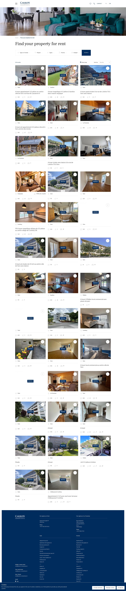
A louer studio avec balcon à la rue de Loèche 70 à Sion (60, 163)
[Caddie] (90, 4)
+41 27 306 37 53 (80, 531)
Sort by (96, 62)
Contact (99, 3)
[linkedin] (18, 581)
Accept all (120, 587)
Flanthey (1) (42, 568)
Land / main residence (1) (45, 557)
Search (86, 52)
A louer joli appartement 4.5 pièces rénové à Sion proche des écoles (30, 128)
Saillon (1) (42, 572)
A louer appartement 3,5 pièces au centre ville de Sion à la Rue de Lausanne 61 (29, 92)
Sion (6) (41, 577)
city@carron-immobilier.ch (21, 571)
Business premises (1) (44, 545)
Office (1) (78, 551)
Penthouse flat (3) (80, 555)
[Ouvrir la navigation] (16, 4)
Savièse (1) (42, 574)
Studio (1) (42, 561)
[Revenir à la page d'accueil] (20, 517)
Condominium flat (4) (44, 549)
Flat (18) (78, 547)
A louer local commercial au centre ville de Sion (94, 366)
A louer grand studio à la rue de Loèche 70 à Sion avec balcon (95, 92)
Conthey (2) (79, 572)
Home (16, 37)
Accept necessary (98, 587)
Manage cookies (110, 587)
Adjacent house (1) (44, 540)
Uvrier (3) (42, 579)
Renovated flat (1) (80, 557)
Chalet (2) (42, 547)
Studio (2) (78, 559)
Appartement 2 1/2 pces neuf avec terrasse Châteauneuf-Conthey (62, 497)
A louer (50, 428)
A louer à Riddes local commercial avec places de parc (93, 300)
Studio (17, 462)
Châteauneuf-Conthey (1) (82, 570)
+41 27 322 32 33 (44, 526)
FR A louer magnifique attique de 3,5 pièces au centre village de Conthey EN (30, 229)
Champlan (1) (79, 568)
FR (106, 3)
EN (110, 3)
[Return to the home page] (23, 3)
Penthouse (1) (43, 559)
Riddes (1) (78, 577)
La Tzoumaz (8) (43, 570)
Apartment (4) (79, 540)
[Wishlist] (42, 68)
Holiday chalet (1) (80, 549)
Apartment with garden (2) (46, 542)
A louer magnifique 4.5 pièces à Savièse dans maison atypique (61, 92)
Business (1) (79, 545)
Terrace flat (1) (79, 561)
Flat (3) (41, 551)
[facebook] (16, 581)
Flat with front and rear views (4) (47, 553)
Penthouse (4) (79, 553)
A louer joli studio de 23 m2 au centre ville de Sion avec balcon (29, 265)
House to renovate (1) (44, 555)
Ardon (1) (42, 566)
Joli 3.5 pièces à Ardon (88, 462)
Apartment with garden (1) (82, 542)
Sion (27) (78, 581)
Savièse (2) (78, 579)
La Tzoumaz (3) (79, 574)
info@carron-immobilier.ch (21, 566)
